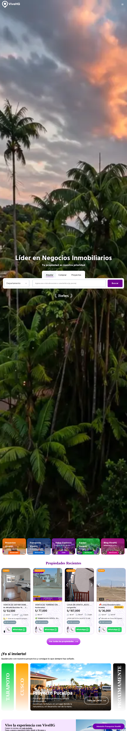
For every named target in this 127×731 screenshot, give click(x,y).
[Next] (27, 585)
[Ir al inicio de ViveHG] (11, 4)
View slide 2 (12, 599)
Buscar (115, 283)
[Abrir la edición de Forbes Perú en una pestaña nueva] (63, 295)
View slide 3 (14, 599)
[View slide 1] (47, 585)
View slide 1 (9, 599)
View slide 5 (19, 599)
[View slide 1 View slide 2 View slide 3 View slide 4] (79, 585)
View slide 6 (22, 599)
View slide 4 (17, 599)
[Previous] (4, 585)
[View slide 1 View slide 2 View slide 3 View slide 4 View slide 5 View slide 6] (15, 585)
